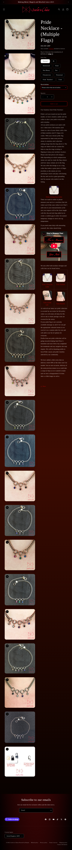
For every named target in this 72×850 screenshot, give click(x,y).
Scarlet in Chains (14, 842)
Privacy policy (43, 842)
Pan (56, 70)
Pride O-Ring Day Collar (54, 197)
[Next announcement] (68, 2)
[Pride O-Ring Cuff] (47, 295)
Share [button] (44, 386)
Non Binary (46, 70)
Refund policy (34, 842)
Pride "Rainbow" (48, 79)
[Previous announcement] (4, 2)
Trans (60, 79)
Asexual (45, 61)
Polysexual (59, 75)
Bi (53, 61)
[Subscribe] (51, 810)
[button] (4, 9)
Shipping (51, 48)
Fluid (56, 65)
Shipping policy (63, 842)
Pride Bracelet (61, 303)
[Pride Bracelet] (60, 296)
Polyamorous (47, 75)
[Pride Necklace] (60, 278)
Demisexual (46, 65)
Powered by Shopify (24, 842)
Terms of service (53, 842)
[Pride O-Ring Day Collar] (54, 190)
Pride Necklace (60, 284)
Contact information (62, 844)
